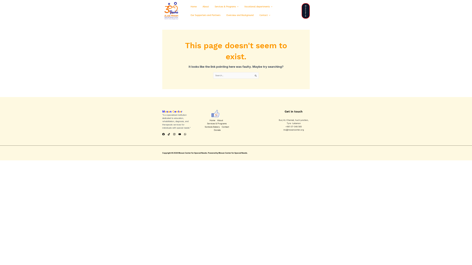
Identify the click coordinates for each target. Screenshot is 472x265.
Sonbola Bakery (212, 127)
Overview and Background (240, 15)
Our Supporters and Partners (205, 15)
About (206, 6)
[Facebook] (163, 134)
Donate (217, 130)
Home (194, 6)
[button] (237, 6)
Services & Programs (225, 6)
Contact (263, 15)
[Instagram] (174, 134)
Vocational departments (257, 6)
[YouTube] (179, 134)
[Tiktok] (169, 134)
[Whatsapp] (185, 134)
